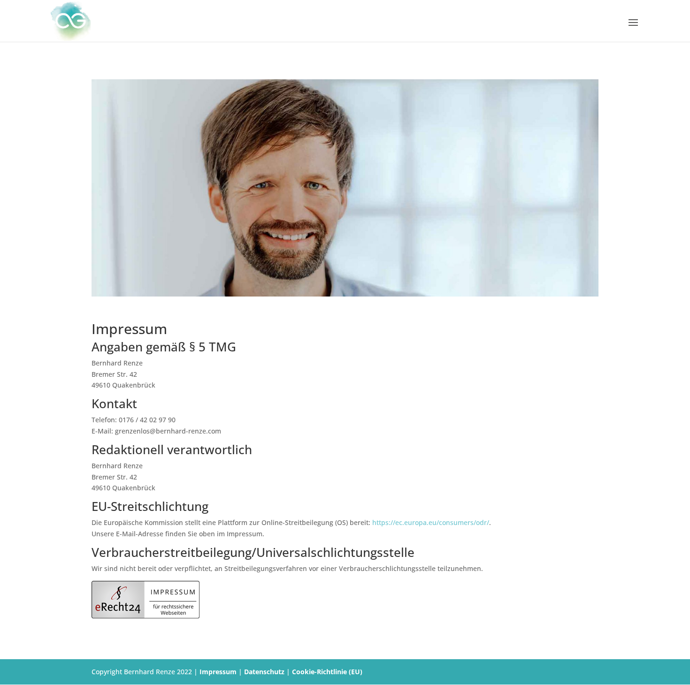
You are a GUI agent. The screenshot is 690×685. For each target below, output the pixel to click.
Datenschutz (264, 671)
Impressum (218, 671)
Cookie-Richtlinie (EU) (327, 671)
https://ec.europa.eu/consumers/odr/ (430, 522)
